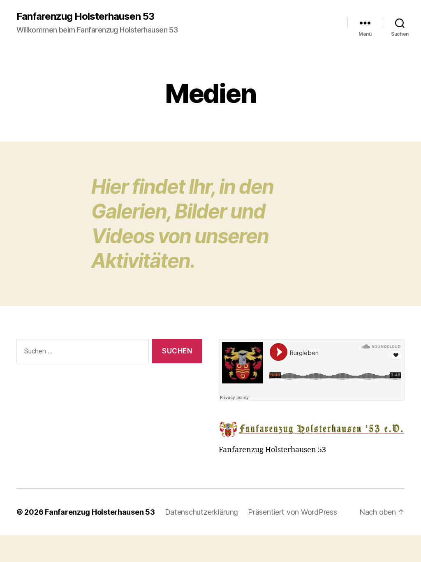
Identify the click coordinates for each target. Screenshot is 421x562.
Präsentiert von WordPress (292, 512)
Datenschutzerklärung (201, 512)
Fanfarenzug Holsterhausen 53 (85, 16)
